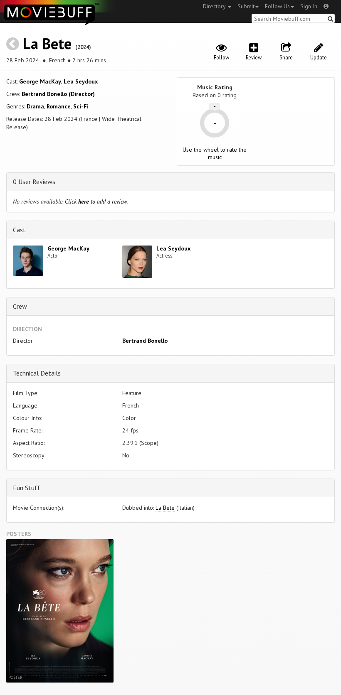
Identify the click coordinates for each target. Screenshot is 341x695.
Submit (246, 6)
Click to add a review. (96, 201)
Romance (59, 106)
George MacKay (40, 81)
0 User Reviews (34, 181)
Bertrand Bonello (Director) (58, 94)
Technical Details (37, 373)
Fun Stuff (26, 488)
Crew (20, 306)
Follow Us (277, 6)
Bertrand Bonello (145, 340)
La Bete (47, 43)
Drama (35, 106)
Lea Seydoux (81, 81)
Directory (215, 6)
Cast (19, 230)
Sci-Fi (81, 106)
